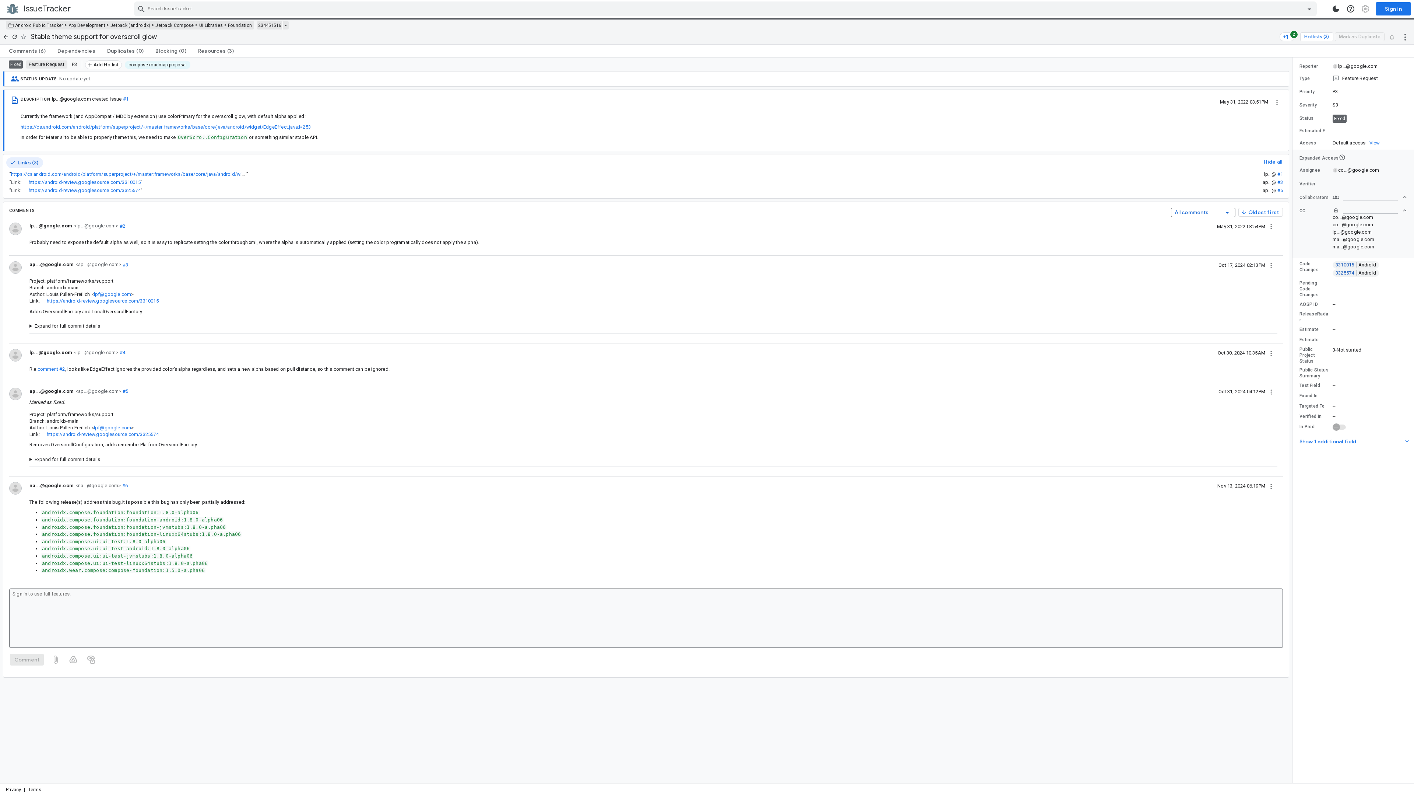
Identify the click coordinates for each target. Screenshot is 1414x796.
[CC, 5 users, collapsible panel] (1370, 210)
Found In (1308, 395)
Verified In (1310, 416)
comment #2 (51, 369)
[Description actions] (1277, 102)
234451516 (269, 25)
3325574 (1356, 273)
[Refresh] (14, 36)
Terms (35, 789)
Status (1306, 118)
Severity (1308, 105)
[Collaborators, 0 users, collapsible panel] (1370, 197)
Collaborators (1314, 197)
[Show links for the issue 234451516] (285, 25)
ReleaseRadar (1313, 316)
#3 (1280, 182)
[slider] (1293, 420)
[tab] (27, 51)
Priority (1307, 91)
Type (1304, 78)
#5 (1280, 190)
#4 (121, 352)
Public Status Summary (1314, 372)
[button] (1353, 78)
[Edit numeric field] (1370, 131)
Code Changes (1309, 266)
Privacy (13, 789)
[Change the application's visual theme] (1336, 8)
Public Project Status (1307, 355)
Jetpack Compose (174, 25)
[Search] (141, 8)
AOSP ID (1308, 304)
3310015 (1356, 265)
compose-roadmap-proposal (158, 64)
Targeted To (1312, 406)
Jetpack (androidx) (130, 25)
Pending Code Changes (1309, 288)
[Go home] (5, 36)
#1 (126, 99)
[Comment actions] (1271, 226)
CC (1302, 210)
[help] (1350, 8)
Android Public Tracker (39, 25)
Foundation (240, 25)
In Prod (1307, 426)
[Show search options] (1309, 8)
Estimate (1309, 329)
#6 (124, 485)
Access (1307, 143)
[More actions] (1405, 37)
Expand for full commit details (68, 326)
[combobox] (726, 8)
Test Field (1309, 385)
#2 (121, 225)
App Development (87, 25)
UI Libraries (211, 25)
